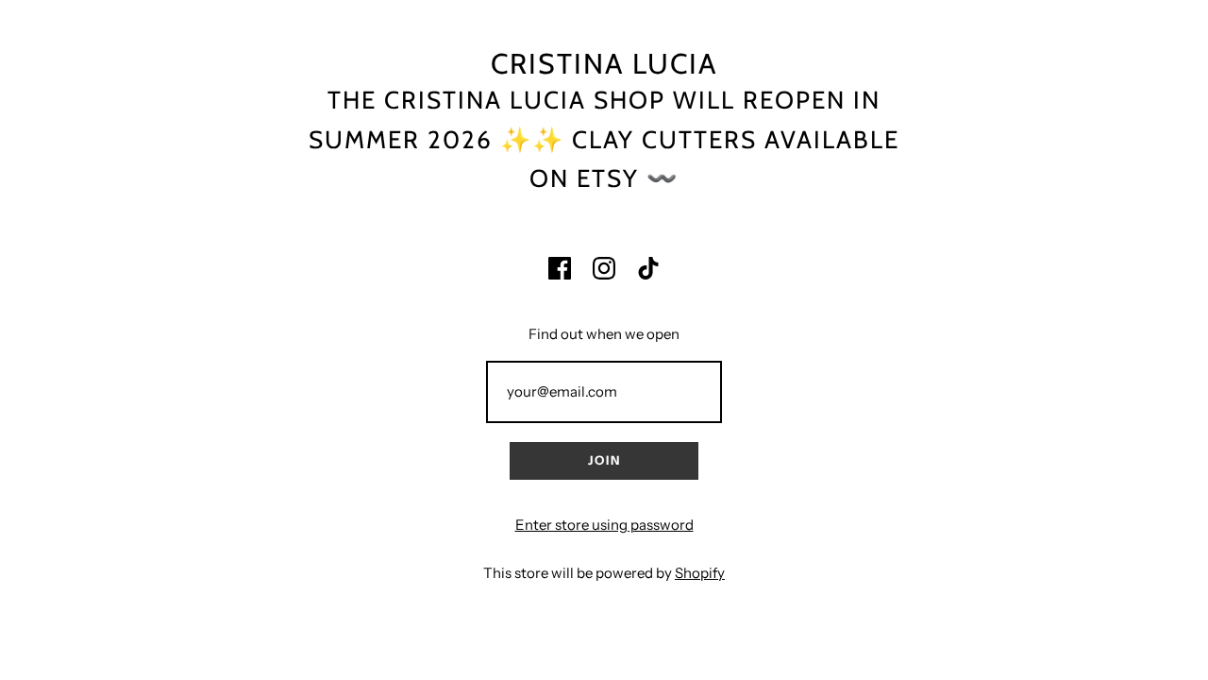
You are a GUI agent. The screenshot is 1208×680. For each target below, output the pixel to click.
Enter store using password (604, 525)
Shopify (700, 573)
